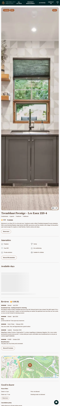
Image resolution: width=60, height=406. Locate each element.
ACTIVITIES (42, 3)
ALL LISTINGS (19, 2)
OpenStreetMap (47, 377)
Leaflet (41, 377)
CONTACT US (51, 2)
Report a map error (54, 377)
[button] (32, 369)
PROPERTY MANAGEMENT (30, 2)
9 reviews (10, 220)
